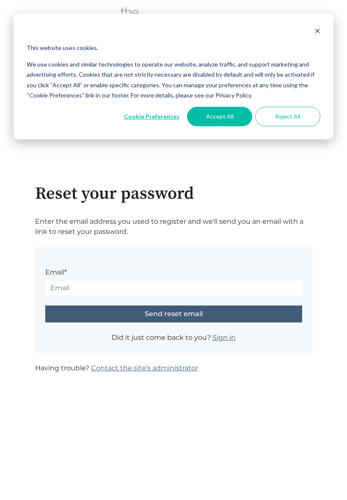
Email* (56, 272)
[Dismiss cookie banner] (317, 32)
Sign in (224, 337)
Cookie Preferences (151, 116)
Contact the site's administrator (144, 368)
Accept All (220, 116)
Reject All (287, 116)
